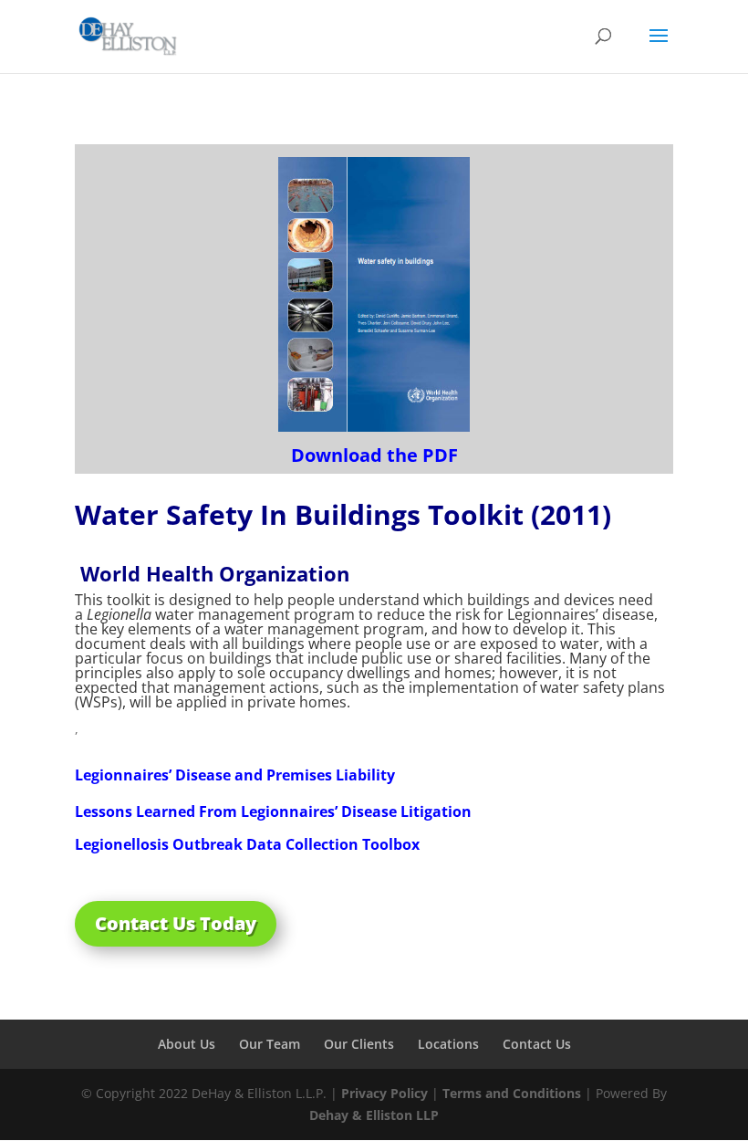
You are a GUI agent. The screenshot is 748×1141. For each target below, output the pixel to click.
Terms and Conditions (511, 1093)
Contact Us (537, 1043)
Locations (448, 1043)
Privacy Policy (384, 1093)
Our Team (269, 1043)
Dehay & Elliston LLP (374, 1115)
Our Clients (359, 1043)
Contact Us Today (175, 923)
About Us (186, 1043)
